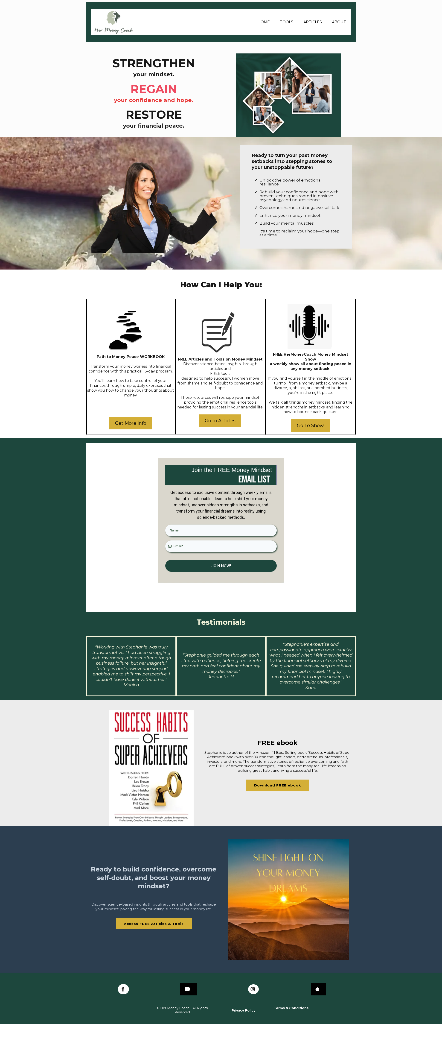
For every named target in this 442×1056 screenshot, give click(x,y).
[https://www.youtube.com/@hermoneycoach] (188, 989)
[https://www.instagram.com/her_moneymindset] (253, 989)
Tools (286, 22)
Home (264, 22)
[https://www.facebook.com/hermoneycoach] (123, 989)
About (339, 22)
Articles (312, 22)
